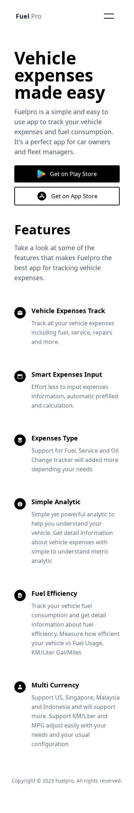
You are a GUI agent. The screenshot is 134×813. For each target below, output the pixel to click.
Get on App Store (74, 196)
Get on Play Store (73, 174)
